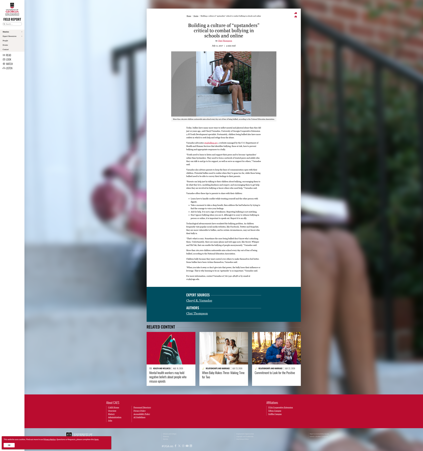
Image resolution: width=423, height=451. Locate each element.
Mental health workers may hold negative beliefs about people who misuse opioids (167, 377)
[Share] (295, 13)
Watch (9, 64)
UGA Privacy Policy (242, 439)
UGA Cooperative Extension (280, 407)
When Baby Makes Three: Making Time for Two (223, 375)
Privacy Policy (140, 411)
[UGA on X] (180, 446)
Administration (114, 417)
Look (8, 59)
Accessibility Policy (142, 414)
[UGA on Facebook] (176, 446)
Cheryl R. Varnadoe (199, 300)
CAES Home (113, 407)
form (96, 439)
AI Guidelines (139, 417)
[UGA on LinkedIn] (190, 446)
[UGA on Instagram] (184, 446)
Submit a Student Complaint (319, 436)
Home (189, 16)
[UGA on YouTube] (187, 446)
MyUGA (165, 439)
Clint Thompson (225, 41)
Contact (6, 49)
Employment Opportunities (245, 434)
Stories (6, 32)
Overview (112, 411)
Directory (166, 436)
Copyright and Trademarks (244, 436)
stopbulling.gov (211, 143)
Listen (9, 68)
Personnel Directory (142, 407)
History (111, 414)
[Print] (295, 17)
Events (5, 45)
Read (8, 55)
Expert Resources (9, 36)
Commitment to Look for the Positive (275, 373)
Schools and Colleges (169, 434)
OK (9, 445)
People (5, 41)
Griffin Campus (275, 414)
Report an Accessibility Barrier (319, 434)
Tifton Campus (274, 411)
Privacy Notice (50, 439)
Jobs (110, 420)
